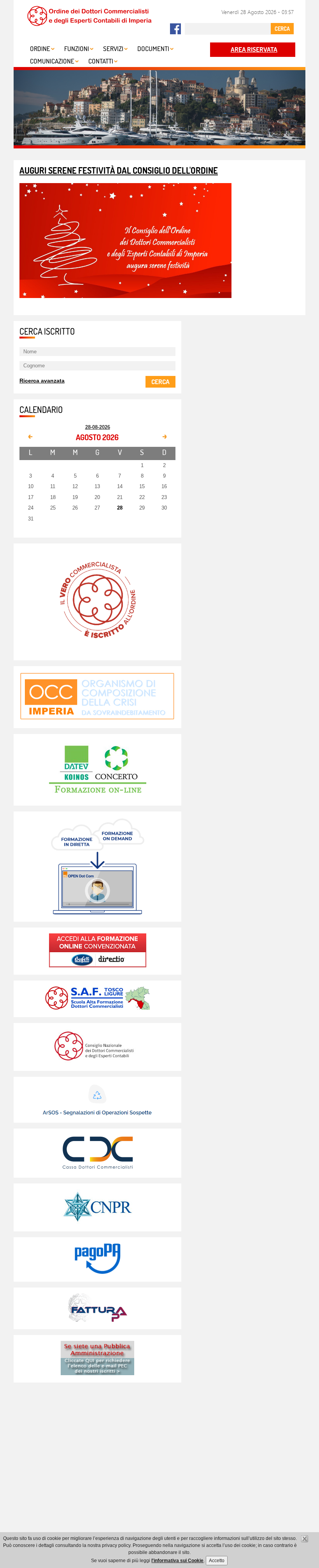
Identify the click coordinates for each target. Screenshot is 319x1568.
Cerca (160, 381)
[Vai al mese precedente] (30, 437)
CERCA (282, 28)
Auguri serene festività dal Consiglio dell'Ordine (118, 170)
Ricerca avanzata (42, 380)
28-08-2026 (97, 427)
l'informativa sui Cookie (177, 1560)
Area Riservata (254, 49)
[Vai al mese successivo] (164, 437)
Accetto (216, 1560)
